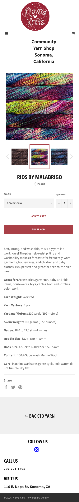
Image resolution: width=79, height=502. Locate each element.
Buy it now (38, 229)
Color (7, 194)
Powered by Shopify (38, 498)
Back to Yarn (41, 416)
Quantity (61, 194)
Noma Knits (19, 498)
